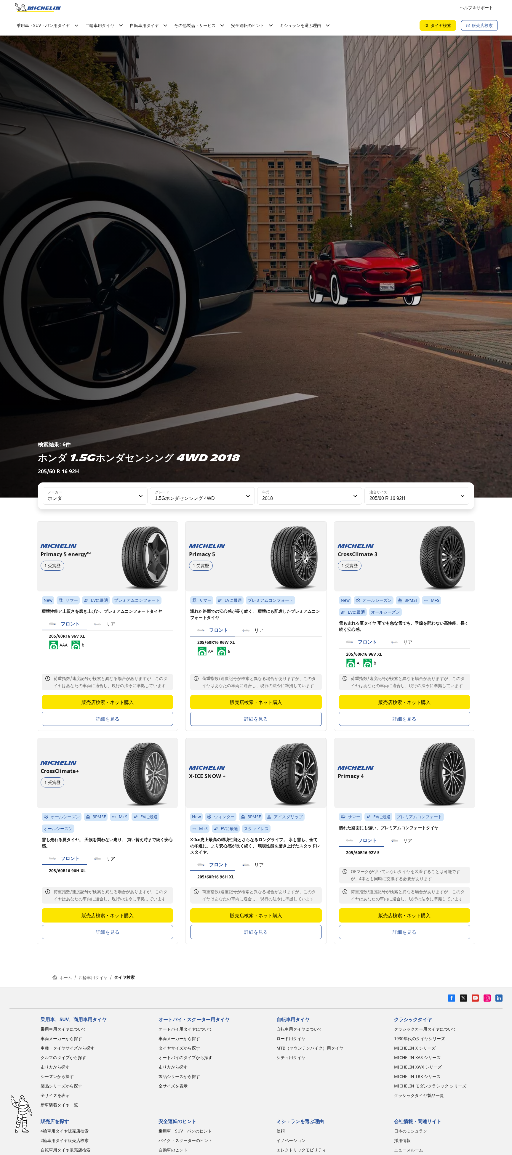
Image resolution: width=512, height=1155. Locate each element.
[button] (140, 496)
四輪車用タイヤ (93, 977)
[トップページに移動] (38, 7)
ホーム (66, 977)
